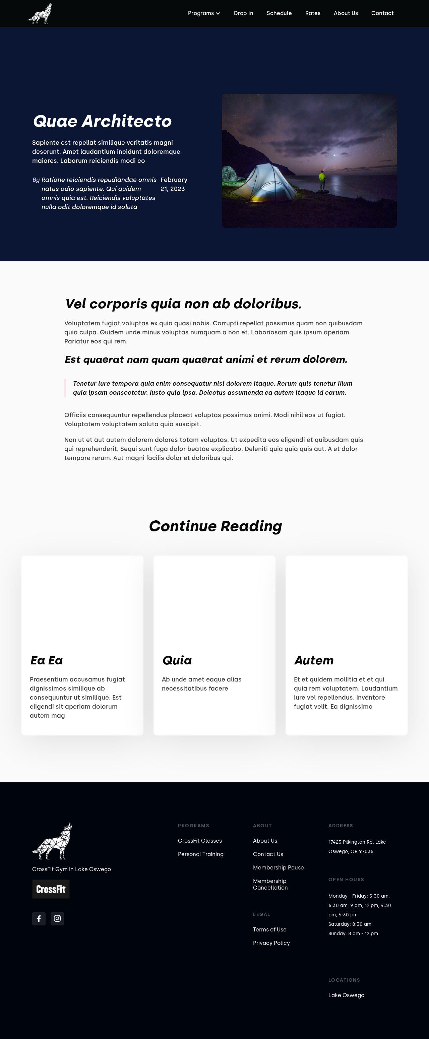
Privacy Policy (271, 943)
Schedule (279, 13)
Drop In (243, 13)
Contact (382, 13)
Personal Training (201, 854)
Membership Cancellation (270, 884)
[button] (203, 13)
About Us (346, 13)
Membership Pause (278, 867)
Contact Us (268, 854)
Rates (312, 13)
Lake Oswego (346, 995)
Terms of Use (270, 929)
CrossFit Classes (200, 841)
